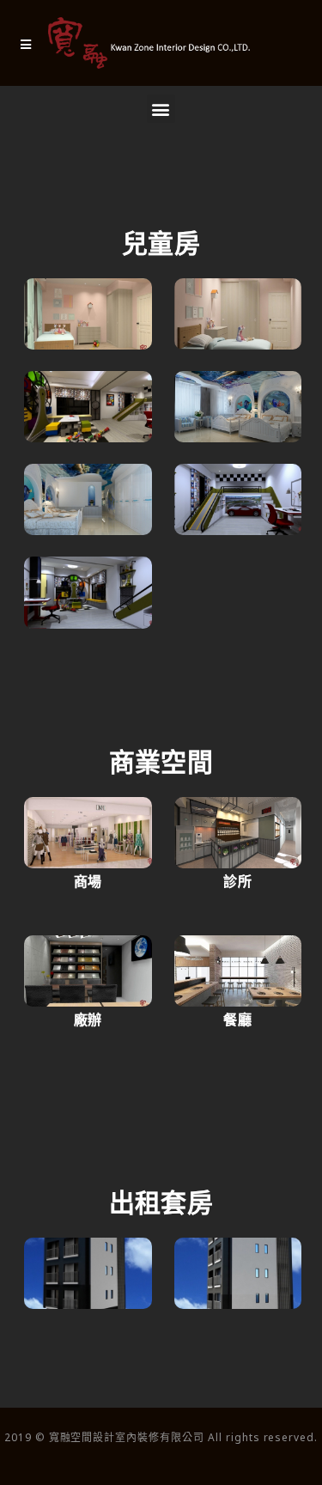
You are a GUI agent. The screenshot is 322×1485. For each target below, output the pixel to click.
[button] (161, 108)
